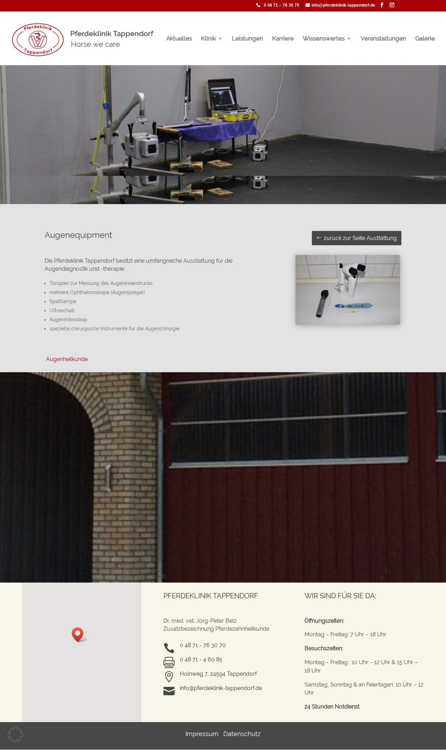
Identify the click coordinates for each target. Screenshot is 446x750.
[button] (80, 634)
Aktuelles (179, 39)
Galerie (425, 39)
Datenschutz (242, 733)
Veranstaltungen (383, 39)
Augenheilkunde (66, 359)
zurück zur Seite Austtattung (360, 238)
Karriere (283, 39)
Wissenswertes (324, 39)
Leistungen (247, 39)
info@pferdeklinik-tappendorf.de (343, 5)
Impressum (201, 733)
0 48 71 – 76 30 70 (281, 5)
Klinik (208, 39)
